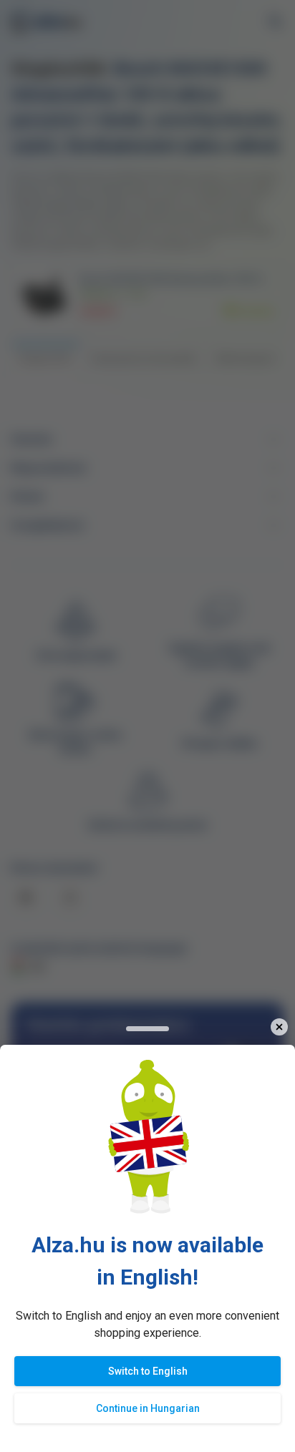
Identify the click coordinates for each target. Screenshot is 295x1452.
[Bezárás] (279, 1027)
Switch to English (148, 1371)
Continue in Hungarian (148, 1408)
